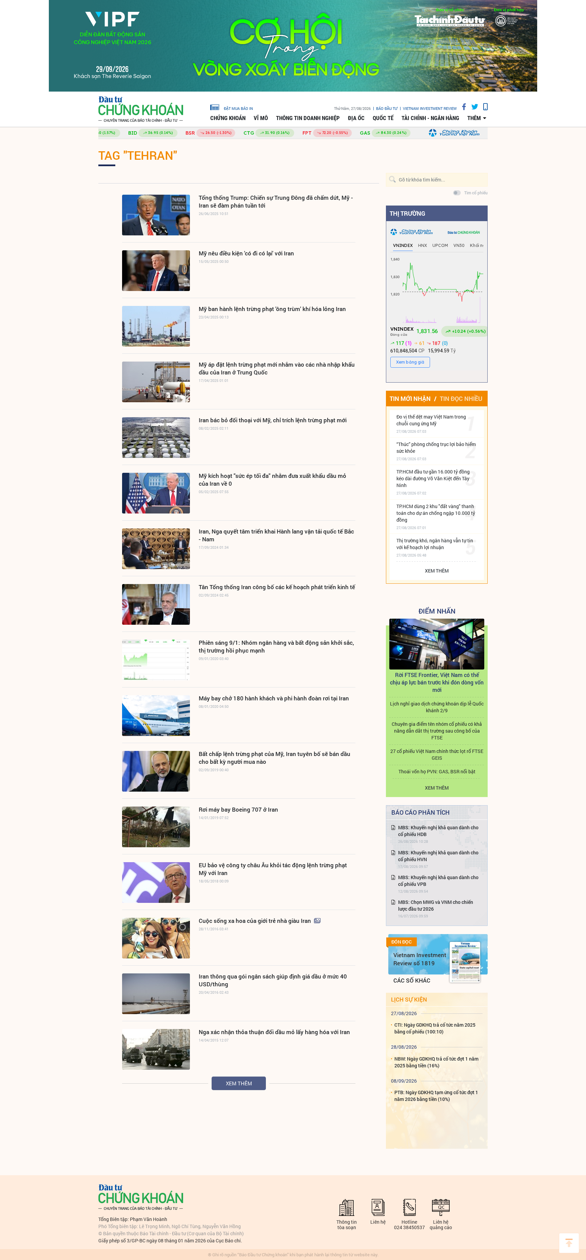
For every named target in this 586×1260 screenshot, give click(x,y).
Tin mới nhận (410, 398)
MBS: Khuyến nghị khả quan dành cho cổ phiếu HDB (438, 830)
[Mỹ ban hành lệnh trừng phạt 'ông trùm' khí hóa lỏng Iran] (156, 326)
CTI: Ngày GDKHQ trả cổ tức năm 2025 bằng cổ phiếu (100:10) (434, 1028)
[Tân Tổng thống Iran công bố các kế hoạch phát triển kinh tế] (156, 604)
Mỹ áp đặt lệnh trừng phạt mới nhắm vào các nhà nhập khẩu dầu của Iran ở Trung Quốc (277, 368)
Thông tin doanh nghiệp (308, 118)
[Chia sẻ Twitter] (472, 107)
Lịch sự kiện (409, 999)
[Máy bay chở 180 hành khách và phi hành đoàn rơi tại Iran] (156, 715)
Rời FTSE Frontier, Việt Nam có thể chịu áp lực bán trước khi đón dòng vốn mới (437, 682)
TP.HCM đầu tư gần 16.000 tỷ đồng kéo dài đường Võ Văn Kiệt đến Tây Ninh (433, 478)
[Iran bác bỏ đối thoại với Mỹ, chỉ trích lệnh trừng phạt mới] (156, 437)
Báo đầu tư (386, 108)
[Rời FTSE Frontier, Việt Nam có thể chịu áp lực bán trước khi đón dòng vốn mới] (436, 644)
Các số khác (411, 980)
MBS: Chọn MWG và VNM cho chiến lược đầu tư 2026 (435, 905)
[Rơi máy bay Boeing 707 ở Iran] (156, 827)
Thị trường (407, 213)
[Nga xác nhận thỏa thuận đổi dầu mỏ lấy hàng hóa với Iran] (156, 1049)
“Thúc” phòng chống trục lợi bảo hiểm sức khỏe (436, 447)
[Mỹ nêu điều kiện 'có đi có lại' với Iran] (156, 270)
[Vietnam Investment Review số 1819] (465, 962)
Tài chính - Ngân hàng (430, 118)
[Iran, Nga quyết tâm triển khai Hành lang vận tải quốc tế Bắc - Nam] (156, 548)
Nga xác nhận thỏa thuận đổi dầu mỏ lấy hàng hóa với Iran (274, 1032)
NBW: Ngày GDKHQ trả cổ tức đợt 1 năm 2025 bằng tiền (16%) (436, 1062)
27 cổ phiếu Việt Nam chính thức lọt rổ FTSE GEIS (436, 754)
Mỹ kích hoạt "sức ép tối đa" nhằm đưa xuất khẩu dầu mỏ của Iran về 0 (272, 479)
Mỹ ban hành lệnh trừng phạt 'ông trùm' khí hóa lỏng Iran (272, 309)
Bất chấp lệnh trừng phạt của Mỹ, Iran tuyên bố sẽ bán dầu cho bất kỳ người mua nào (274, 757)
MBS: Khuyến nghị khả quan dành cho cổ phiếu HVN (438, 855)
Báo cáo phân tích (420, 812)
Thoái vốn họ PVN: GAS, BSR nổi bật (436, 771)
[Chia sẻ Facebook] (461, 107)
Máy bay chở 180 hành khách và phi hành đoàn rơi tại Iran (274, 698)
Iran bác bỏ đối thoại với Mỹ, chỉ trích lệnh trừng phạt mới (273, 420)
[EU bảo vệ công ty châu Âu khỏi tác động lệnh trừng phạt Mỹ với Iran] (156, 882)
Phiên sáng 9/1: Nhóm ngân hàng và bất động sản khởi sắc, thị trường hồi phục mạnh (276, 646)
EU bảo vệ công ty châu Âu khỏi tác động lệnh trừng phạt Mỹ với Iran (273, 869)
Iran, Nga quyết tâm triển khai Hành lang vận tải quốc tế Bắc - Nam (276, 535)
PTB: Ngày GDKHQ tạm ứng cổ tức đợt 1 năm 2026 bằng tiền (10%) (436, 1095)
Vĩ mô (261, 118)
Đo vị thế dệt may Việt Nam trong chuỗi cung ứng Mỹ (431, 420)
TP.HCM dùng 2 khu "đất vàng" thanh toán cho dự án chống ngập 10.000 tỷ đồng (435, 513)
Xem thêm (239, 1083)
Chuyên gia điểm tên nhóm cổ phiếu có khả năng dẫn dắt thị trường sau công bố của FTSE (437, 731)
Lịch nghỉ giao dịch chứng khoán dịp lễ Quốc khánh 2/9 (437, 707)
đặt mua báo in (238, 108)
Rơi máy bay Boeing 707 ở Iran (238, 809)
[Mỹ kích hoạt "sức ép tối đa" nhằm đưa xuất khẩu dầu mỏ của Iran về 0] (156, 493)
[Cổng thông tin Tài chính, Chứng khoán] (140, 109)
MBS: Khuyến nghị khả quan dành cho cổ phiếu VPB (438, 880)
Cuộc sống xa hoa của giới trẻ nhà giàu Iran (255, 921)
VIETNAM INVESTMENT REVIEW (430, 108)
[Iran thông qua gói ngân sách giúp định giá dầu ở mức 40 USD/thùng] (156, 993)
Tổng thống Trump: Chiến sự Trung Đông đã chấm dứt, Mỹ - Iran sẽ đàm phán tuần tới (276, 201)
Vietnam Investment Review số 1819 (419, 959)
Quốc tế (383, 118)
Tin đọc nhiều (461, 398)
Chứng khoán (228, 118)
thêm (474, 118)
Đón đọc (401, 942)
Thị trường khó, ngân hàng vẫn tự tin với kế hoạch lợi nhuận (434, 543)
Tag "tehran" (137, 155)
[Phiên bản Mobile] (483, 107)
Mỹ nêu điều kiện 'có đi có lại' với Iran (246, 253)
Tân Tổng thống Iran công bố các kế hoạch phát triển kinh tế (277, 587)
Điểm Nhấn (436, 610)
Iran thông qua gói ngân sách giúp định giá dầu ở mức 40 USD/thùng (273, 980)
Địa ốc (356, 118)
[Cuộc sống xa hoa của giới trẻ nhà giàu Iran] (156, 938)
